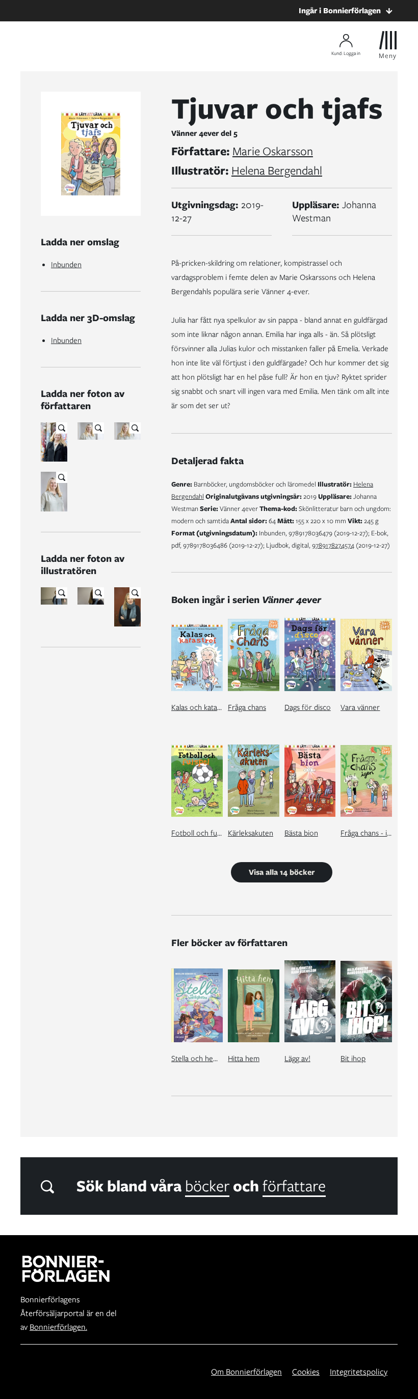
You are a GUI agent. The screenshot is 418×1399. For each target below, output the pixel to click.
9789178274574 (333, 545)
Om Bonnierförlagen (246, 1372)
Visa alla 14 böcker (282, 872)
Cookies (306, 1372)
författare (294, 1186)
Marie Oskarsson (272, 151)
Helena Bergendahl (276, 170)
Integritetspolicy (358, 1372)
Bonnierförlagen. (58, 1327)
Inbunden (66, 264)
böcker (207, 1186)
